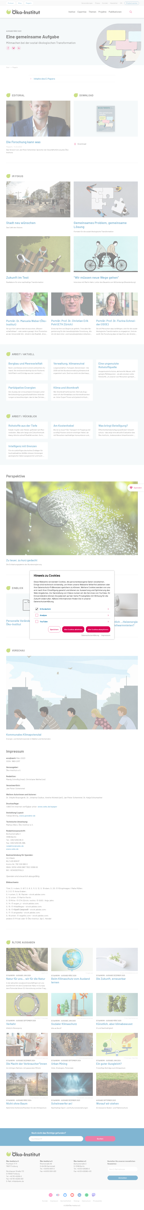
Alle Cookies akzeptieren (98, 629)
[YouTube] (36, 622)
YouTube (44, 621)
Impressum (105, 635)
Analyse (43, 615)
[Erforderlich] (36, 609)
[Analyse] (36, 616)
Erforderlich (45, 609)
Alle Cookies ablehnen (73, 629)
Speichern (54, 629)
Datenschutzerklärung (44, 601)
